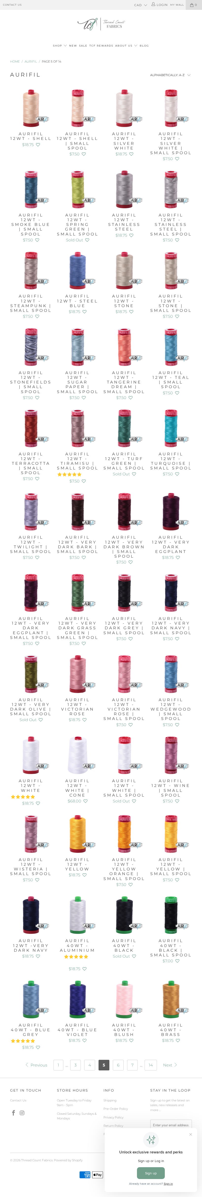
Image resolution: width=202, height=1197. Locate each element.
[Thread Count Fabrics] (101, 24)
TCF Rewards (101, 45)
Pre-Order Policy (115, 1109)
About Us (124, 45)
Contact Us (12, 4)
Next (168, 1065)
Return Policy (113, 1126)
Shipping (110, 1100)
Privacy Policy (113, 1117)
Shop (57, 45)
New (73, 45)
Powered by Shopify (68, 1160)
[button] (38, 144)
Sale (83, 45)
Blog (144, 45)
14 (151, 1065)
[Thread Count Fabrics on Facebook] (13, 1113)
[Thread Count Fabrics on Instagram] (22, 1113)
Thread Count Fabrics (37, 1160)
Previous (38, 1065)
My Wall (177, 4)
